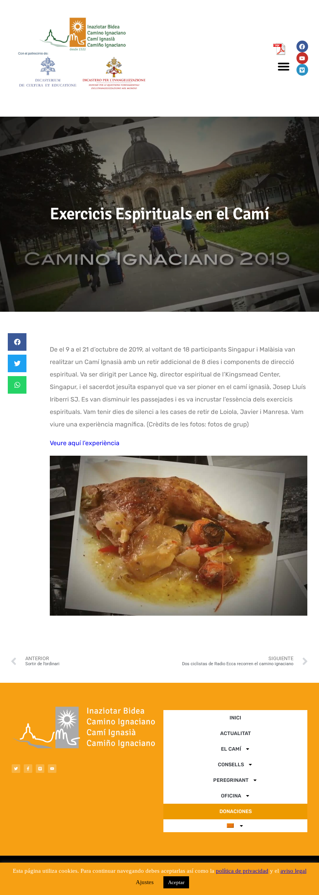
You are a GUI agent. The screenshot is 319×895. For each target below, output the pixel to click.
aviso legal (293, 871)
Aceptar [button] (176, 882)
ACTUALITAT (235, 733)
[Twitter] (16, 768)
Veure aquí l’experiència (84, 443)
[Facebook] (302, 46)
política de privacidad (242, 871)
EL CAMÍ (231, 749)
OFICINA (231, 796)
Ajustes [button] (145, 882)
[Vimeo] (302, 70)
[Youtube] (302, 58)
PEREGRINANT (231, 780)
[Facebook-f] (28, 768)
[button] (283, 66)
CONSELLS (231, 764)
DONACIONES (235, 811)
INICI (235, 718)
